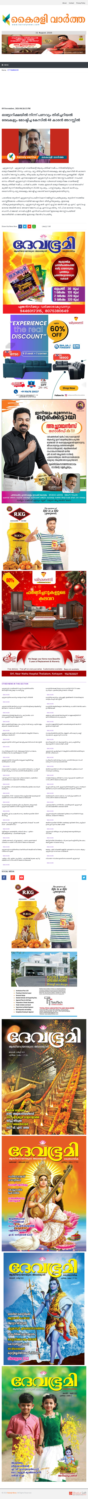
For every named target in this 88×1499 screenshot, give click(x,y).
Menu (6, 65)
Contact (71, 3)
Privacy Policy (80, 3)
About (64, 3)
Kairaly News (12, 1493)
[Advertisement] (33, 90)
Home (4, 70)
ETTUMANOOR (13, 70)
